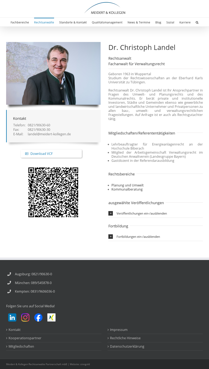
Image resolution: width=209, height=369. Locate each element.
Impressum (119, 330)
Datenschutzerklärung (127, 346)
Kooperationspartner (25, 338)
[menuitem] (22, 22)
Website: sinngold (80, 364)
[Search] (197, 22)
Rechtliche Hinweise (125, 338)
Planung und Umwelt (127, 185)
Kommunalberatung (127, 189)
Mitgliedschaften (21, 346)
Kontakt (15, 330)
